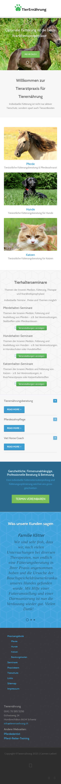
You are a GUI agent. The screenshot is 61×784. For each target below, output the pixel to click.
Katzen (30, 255)
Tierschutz (12, 672)
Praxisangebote (15, 636)
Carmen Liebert (48, 753)
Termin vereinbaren (30, 499)
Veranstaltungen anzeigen (31, 327)
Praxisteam (13, 667)
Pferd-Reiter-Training (16, 738)
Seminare (12, 662)
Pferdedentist (12, 734)
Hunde (30, 209)
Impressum (13, 688)
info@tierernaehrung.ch (16, 723)
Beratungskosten (19, 657)
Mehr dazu (31, 54)
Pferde (30, 164)
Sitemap (11, 683)
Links (10, 678)
